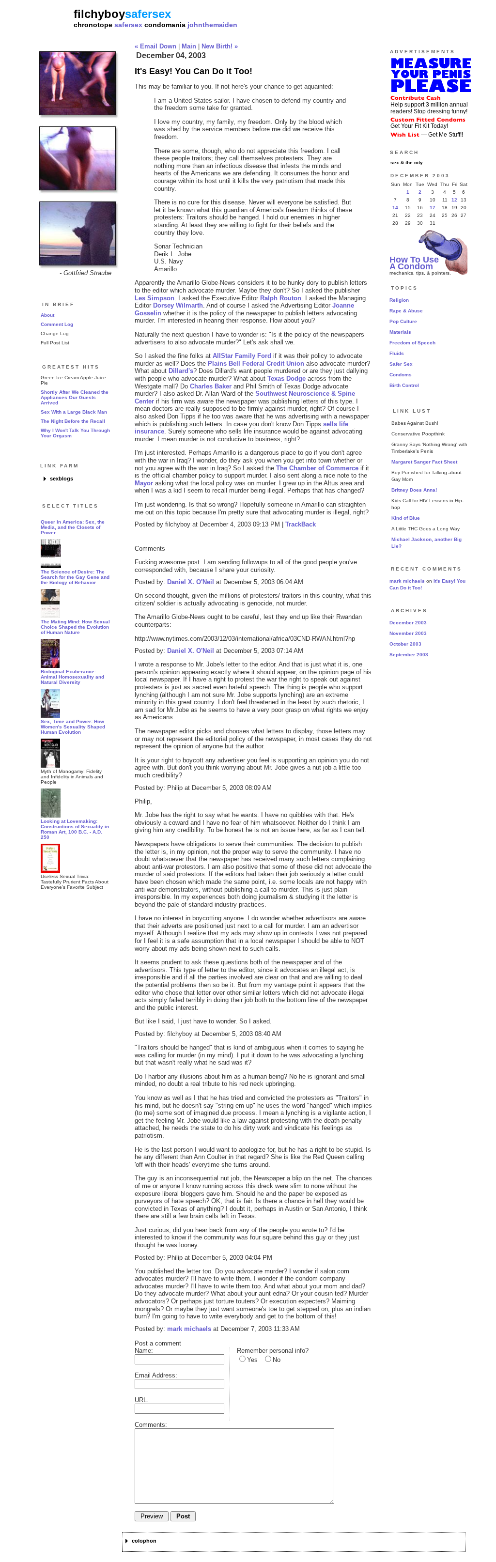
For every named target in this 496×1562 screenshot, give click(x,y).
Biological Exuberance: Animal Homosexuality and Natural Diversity (72, 677)
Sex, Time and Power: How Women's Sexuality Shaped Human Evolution (73, 727)
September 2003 (408, 654)
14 (395, 207)
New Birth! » (220, 46)
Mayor (144, 483)
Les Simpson (154, 298)
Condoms (400, 374)
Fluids (396, 353)
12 (454, 199)
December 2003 (408, 622)
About (47, 315)
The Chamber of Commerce (317, 468)
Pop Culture (403, 321)
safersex (128, 25)
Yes (252, 1359)
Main (189, 46)
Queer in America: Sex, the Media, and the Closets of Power (73, 527)
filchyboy (99, 13)
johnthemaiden (212, 25)
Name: (144, 1350)
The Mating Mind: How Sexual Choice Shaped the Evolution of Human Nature (75, 627)
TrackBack (300, 524)
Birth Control (404, 385)
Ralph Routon (280, 298)
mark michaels (189, 1328)
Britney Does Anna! (414, 490)
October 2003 (405, 644)
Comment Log (57, 324)
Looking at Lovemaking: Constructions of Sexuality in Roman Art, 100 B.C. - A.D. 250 (75, 829)
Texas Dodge (286, 378)
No (276, 1359)
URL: (142, 1400)
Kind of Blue (405, 518)
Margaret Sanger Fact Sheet (424, 461)
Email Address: (156, 1375)
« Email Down (155, 46)
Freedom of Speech (412, 342)
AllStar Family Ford (242, 355)
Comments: (151, 1424)
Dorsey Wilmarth (178, 305)
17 (432, 207)
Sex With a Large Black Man (74, 412)
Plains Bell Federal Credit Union (256, 363)
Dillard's (181, 370)
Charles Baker (211, 386)
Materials (400, 332)
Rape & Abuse (406, 310)
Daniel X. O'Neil (190, 582)
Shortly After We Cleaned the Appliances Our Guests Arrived (74, 397)
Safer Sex (401, 364)
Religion (399, 300)
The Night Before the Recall (73, 421)
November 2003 (408, 633)
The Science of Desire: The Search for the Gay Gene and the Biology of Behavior (75, 577)
